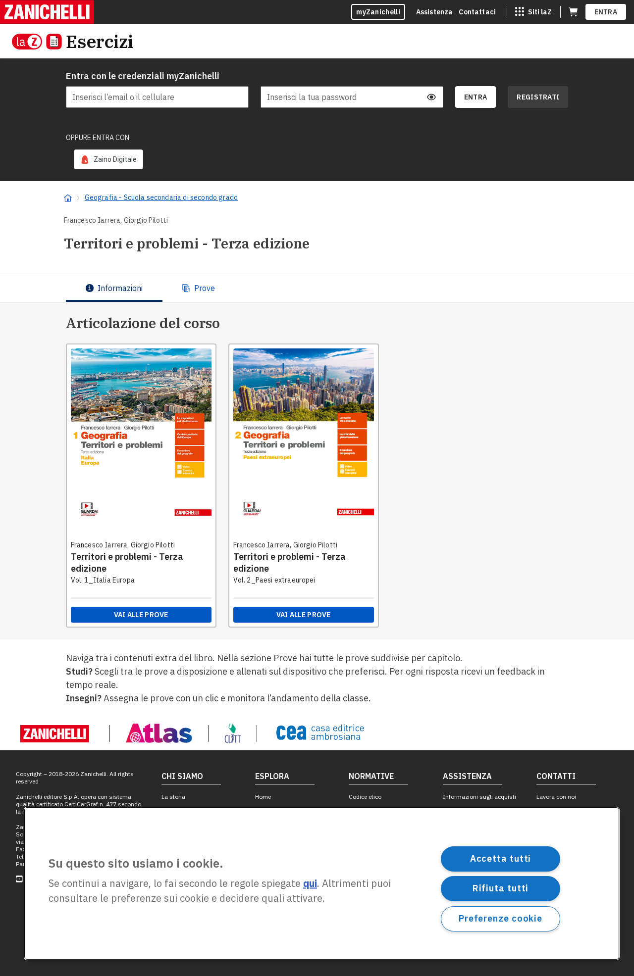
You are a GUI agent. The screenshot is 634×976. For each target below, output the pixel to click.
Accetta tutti (500, 858)
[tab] (114, 288)
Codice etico (365, 796)
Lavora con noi (556, 796)
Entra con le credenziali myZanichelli (142, 76)
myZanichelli (378, 11)
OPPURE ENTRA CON (97, 137)
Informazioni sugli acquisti (479, 796)
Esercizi (99, 41)
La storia (173, 796)
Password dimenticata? (408, 76)
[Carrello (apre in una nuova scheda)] (573, 11)
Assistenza (434, 11)
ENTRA (606, 11)
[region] (322, 883)
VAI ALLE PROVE (141, 614)
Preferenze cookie (500, 918)
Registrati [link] (538, 97)
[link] (108, 159)
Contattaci (477, 11)
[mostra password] (431, 97)
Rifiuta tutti (501, 888)
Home (263, 796)
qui (310, 883)
